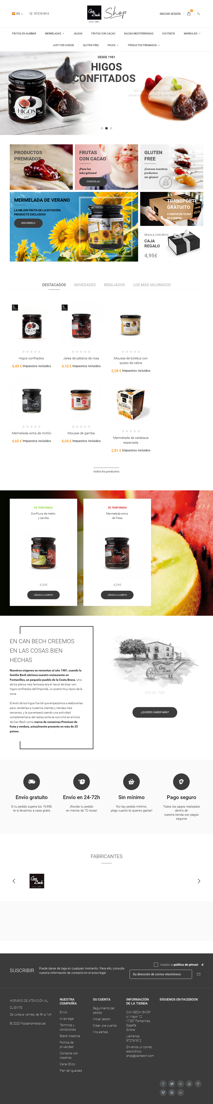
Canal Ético (67, 1064)
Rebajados (114, 285)
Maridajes (191, 33)
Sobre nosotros (70, 1036)
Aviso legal (67, 1019)
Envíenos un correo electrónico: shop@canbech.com (140, 1051)
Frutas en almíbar (24, 33)
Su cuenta (101, 999)
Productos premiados (142, 45)
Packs (112, 45)
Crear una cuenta (104, 1025)
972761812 (41, 13)
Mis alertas (100, 1032)
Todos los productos (106, 471)
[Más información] (35, 326)
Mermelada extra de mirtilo (31, 433)
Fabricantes (107, 856)
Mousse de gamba (81, 433)
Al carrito (18, 326)
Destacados (54, 285)
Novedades (85, 285)
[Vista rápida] (27, 326)
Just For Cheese (63, 45)
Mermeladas (53, 33)
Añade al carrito (43, 595)
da (200, 965)
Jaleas (77, 33)
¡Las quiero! (107, 124)
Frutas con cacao (103, 33)
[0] (189, 14)
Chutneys (168, 33)
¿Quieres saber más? (155, 712)
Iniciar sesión (101, 1019)
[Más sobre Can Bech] (37, 881)
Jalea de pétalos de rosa (81, 358)
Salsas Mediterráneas (138, 33)
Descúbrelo (28, 223)
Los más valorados (152, 285)
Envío (63, 1012)
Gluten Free (91, 45)
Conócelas (93, 181)
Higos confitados (31, 358)
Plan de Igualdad (71, 1071)
